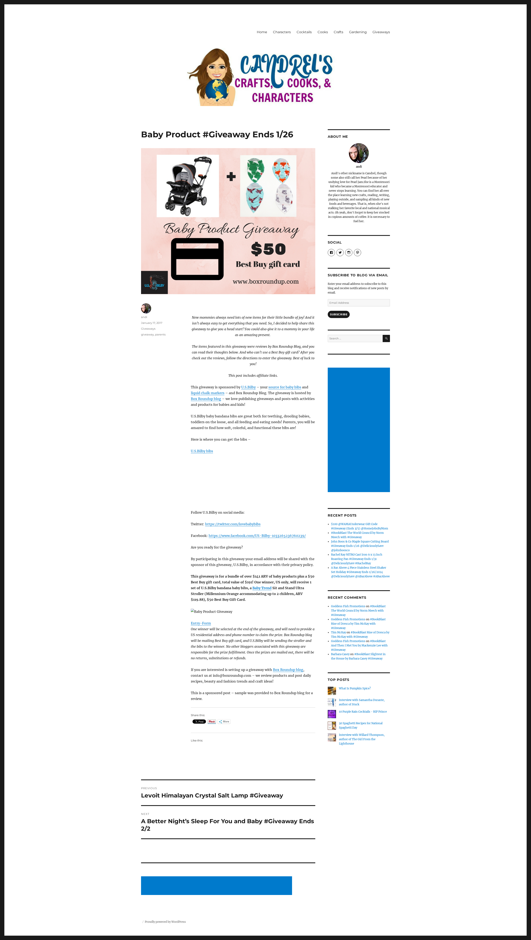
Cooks (323, 32)
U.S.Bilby (248, 387)
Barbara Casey (340, 654)
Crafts (338, 32)
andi (144, 317)
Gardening (358, 32)
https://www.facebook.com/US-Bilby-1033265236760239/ (257, 536)
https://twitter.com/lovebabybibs (233, 524)
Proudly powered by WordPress (165, 922)
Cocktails (304, 32)
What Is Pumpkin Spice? (355, 688)
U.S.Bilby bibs (202, 451)
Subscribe (338, 314)
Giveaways (381, 32)
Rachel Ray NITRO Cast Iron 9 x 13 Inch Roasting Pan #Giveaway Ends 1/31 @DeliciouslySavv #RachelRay (356, 559)
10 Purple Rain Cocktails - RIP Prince (363, 711)
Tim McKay (338, 632)
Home (262, 32)
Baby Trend (262, 588)
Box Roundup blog (206, 399)
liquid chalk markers (207, 393)
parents (160, 334)
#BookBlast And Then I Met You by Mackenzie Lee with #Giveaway (359, 645)
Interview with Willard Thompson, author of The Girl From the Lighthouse (362, 739)
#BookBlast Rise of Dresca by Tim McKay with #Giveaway (358, 624)
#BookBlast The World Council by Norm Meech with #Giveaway (358, 611)
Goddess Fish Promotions (348, 606)
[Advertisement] (217, 886)
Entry (195, 623)
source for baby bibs (284, 387)
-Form (205, 623)
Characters (282, 32)
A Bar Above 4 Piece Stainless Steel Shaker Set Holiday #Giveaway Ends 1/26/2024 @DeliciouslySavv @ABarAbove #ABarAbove (360, 572)
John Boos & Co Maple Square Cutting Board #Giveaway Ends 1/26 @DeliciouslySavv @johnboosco (360, 546)
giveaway (147, 334)
